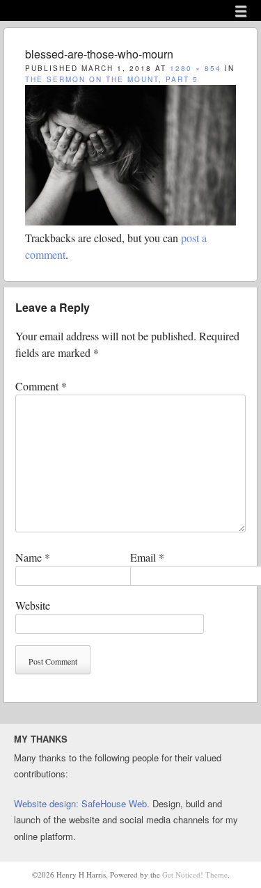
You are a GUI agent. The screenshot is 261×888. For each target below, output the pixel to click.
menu (241, 11)
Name (32, 557)
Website (32, 605)
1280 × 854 (195, 68)
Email (147, 557)
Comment (41, 386)
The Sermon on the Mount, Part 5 (111, 79)
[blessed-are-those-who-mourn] (130, 221)
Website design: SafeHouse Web (80, 803)
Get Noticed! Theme (195, 874)
